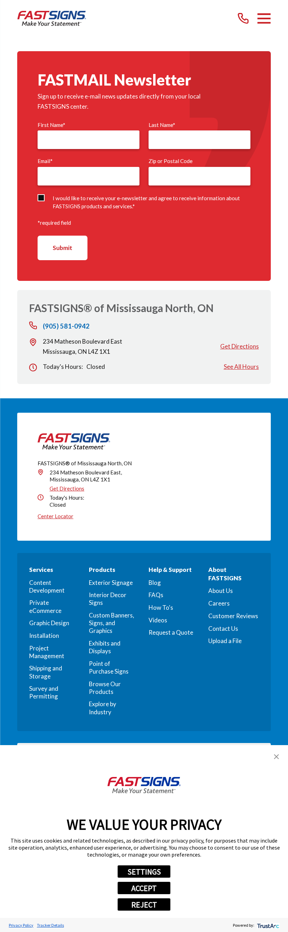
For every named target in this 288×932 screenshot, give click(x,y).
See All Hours (241, 366)
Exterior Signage (111, 582)
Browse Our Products (105, 687)
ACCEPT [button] (144, 888)
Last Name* (162, 125)
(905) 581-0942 (66, 326)
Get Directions (239, 346)
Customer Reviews (233, 616)
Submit (62, 247)
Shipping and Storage (45, 672)
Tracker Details (50, 925)
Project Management (46, 652)
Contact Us (223, 628)
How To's (161, 607)
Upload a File (225, 640)
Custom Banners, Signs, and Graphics (111, 623)
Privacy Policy (21, 925)
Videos (158, 620)
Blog (155, 582)
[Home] (51, 18)
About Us (220, 590)
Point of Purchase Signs (109, 667)
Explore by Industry (102, 707)
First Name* (51, 125)
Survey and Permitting (43, 692)
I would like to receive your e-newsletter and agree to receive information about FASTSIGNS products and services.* (146, 202)
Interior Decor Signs (107, 598)
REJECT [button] (144, 905)
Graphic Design (49, 623)
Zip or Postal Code (170, 161)
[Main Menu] (263, 18)
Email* (45, 161)
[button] (276, 757)
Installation (44, 635)
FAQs (156, 595)
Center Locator (55, 516)
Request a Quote (171, 632)
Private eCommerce (45, 606)
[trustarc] (267, 925)
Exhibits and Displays (104, 647)
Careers (219, 603)
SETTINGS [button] (144, 872)
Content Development (47, 586)
